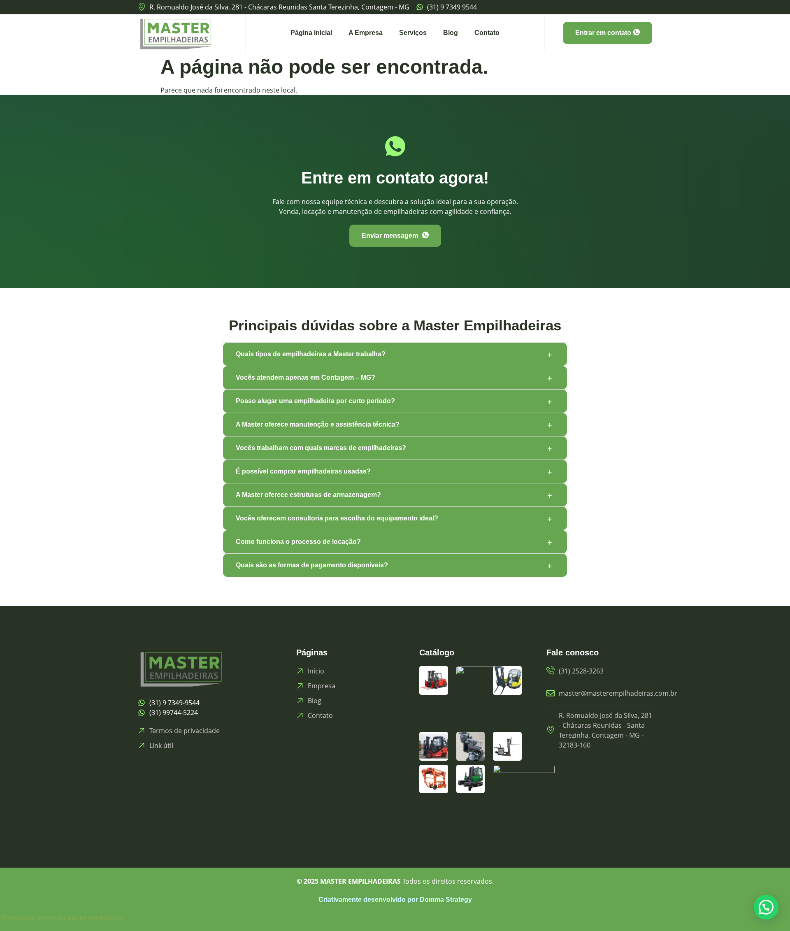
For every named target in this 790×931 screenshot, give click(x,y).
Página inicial (311, 32)
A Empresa (366, 32)
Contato (487, 32)
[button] (766, 907)
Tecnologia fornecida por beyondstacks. (63, 917)
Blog (450, 32)
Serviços (413, 32)
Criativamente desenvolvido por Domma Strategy (395, 899)
